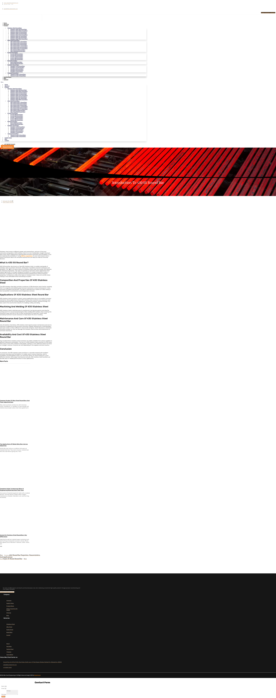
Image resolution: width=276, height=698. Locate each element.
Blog (5, 78)
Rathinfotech (37, 675)
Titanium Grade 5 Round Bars (18, 75)
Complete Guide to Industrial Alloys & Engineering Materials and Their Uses (12, 489)
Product (6, 25)
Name (3, 686)
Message (3, 694)
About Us (6, 24)
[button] (73, 82)
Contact (6, 79)
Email (3, 688)
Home (5, 23)
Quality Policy (7, 77)
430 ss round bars (27, 256)
